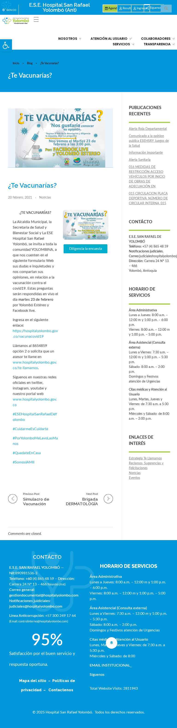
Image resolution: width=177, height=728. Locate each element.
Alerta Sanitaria (139, 160)
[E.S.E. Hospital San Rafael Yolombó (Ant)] (15, 20)
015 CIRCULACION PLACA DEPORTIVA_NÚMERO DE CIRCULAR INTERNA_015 (148, 198)
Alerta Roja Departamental (148, 129)
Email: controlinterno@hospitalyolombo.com (38, 621)
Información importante (146, 152)
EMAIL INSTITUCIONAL (110, 665)
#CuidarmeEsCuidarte (30, 429)
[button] (6, 45)
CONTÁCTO (47, 557)
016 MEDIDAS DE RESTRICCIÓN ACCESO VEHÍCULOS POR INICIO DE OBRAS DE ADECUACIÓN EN (147, 176)
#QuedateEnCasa (27, 453)
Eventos (134, 478)
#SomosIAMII (23, 462)
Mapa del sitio (33, 681)
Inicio (16, 63)
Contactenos (60, 690)
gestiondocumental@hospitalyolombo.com (43, 595)
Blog (29, 63)
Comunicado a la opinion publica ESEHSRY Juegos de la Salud (149, 141)
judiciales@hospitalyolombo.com (35, 606)
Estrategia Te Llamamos (145, 458)
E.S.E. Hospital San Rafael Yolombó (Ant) (59, 7)
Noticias (45, 197)
